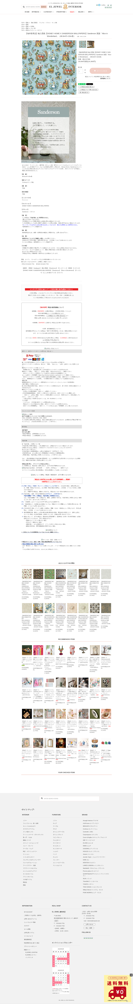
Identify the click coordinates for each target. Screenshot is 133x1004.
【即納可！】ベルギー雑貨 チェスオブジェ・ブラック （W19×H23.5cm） (106, 692)
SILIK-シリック (87, 878)
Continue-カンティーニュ (90, 829)
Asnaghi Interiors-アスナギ (90, 820)
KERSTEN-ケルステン (89, 862)
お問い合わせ (89, 924)
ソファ (55, 820)
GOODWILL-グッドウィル (90, 848)
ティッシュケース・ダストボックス (33, 834)
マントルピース (57, 865)
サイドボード (57, 843)
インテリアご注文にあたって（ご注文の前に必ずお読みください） (51, 289)
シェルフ (55, 851)
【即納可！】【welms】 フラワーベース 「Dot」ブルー (72, 753)
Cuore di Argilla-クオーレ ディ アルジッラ (95, 837)
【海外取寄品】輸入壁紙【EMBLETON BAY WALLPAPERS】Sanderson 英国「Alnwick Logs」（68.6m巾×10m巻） (83, 586)
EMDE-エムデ (87, 846)
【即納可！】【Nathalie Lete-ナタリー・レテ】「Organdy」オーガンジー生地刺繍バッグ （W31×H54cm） (38, 694)
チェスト (55, 857)
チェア (55, 823)
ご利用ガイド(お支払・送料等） (33, 915)
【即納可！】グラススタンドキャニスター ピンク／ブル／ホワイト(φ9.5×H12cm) (83, 754)
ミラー (25, 820)
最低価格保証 (28, 939)
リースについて (28, 936)
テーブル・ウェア (28, 848)
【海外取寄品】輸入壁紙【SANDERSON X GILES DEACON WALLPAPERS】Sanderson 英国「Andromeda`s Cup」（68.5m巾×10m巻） (61, 587)
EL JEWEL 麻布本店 (59, 912)
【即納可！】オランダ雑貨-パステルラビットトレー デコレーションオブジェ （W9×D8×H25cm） (83, 724)
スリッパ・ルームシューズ (30, 843)
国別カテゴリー (30, 30)
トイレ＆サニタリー (28, 857)
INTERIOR (35, 11)
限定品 (25, 882)
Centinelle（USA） (88, 831)
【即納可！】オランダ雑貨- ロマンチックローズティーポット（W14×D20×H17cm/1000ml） (38, 724)
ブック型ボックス (28, 831)
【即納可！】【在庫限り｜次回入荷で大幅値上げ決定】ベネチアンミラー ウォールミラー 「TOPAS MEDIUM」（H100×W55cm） (95, 662)
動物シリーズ (27, 840)
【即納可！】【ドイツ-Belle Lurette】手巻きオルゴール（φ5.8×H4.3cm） (27, 692)
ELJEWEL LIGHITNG (31, 952)
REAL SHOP (56, 906)
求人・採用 (89, 928)
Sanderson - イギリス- (28, 211)
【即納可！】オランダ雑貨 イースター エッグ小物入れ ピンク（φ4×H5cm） (106, 724)
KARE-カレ (86, 860)
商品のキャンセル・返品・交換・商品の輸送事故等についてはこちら (42, 541)
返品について (89, 76)
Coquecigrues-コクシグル (90, 834)
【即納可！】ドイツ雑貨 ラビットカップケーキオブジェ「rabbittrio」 (95, 692)
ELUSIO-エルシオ (88, 843)
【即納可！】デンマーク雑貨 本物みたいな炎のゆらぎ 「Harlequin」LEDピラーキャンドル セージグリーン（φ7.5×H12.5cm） (61, 694)
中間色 (32, 26)
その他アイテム (27, 879)
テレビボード (57, 840)
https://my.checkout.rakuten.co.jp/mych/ (49, 375)
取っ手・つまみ (27, 837)
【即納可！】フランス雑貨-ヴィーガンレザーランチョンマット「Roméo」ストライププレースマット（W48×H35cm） (49, 694)
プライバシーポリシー (30, 946)
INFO (90, 11)
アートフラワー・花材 (29, 865)
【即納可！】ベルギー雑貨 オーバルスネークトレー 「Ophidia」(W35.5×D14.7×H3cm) (95, 724)
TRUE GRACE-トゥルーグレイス (92, 887)
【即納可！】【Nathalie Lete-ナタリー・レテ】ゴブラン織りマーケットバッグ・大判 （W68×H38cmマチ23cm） (95, 755)
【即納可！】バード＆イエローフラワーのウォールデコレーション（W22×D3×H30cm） (27, 754)
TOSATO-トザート (88, 884)
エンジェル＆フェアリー (30, 871)
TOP (22, 22)
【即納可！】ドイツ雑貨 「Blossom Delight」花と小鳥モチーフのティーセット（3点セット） (83, 693)
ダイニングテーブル (58, 831)
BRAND (81, 11)
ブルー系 (32, 28)
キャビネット (57, 846)
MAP (56, 921)
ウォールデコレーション (30, 862)
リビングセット (57, 837)
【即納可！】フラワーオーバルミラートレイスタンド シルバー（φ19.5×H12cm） (83, 660)
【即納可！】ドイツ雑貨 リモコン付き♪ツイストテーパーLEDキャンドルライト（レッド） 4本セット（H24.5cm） (38, 661)
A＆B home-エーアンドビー (91, 823)
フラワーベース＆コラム (30, 868)
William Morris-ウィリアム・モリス (93, 889)
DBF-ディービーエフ (89, 840)
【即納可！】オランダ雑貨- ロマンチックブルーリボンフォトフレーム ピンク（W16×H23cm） (49, 724)
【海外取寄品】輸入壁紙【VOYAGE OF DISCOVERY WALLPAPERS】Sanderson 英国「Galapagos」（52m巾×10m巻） (72, 586)
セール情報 (27, 929)
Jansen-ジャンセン (88, 854)
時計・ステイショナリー (30, 851)
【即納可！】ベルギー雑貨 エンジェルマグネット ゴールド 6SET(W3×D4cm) (27, 724)
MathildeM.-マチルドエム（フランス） (94, 868)
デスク (55, 829)
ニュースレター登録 (29, 922)
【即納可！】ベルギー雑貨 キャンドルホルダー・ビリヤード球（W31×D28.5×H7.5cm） (27, 661)
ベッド (55, 854)
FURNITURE (61, 11)
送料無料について (105, 78)
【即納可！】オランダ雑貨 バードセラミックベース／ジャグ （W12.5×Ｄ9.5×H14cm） (38, 754)
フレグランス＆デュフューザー (32, 860)
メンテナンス (29, 957)
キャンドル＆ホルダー (29, 826)
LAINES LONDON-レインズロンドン (93, 865)
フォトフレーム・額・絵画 (30, 823)
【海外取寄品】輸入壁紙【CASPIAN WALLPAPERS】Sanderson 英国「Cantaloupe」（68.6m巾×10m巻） (106, 619)
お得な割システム (29, 932)
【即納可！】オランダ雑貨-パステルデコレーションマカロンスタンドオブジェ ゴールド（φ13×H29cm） (72, 725)
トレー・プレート (28, 846)
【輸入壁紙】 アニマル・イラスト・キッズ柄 (43, 22)
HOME (27, 11)
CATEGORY (48, 11)
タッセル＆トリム (28, 874)
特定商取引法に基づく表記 (101, 76)
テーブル (55, 826)
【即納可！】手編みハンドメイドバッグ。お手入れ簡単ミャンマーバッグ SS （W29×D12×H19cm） (106, 754)
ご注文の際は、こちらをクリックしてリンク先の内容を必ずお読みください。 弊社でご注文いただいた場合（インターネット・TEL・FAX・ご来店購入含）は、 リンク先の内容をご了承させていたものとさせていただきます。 (51, 295)
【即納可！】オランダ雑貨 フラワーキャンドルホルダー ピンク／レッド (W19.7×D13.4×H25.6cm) (61, 661)
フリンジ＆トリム (28, 876)
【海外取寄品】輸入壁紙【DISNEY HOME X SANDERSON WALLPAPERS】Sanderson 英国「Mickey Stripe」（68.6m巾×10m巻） (38, 621)
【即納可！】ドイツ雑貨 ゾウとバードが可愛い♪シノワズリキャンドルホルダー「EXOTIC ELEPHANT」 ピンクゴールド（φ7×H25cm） (49, 663)
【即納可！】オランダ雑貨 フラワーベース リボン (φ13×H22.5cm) (72, 660)
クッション (26, 854)
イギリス (39, 30)
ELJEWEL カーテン (30, 955)
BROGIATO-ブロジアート (90, 826)
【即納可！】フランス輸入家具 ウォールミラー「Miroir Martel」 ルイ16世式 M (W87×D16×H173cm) (61, 754)
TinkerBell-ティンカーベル (90, 881)
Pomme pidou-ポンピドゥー (91, 871)
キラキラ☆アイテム (28, 829)
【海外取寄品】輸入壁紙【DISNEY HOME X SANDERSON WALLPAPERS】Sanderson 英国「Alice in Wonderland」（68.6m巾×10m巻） (27, 588)
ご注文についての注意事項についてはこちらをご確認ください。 (41, 532)
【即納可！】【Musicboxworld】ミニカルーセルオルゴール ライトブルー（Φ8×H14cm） (106, 661)
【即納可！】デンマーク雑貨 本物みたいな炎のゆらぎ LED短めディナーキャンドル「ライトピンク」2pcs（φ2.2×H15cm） (72, 694)
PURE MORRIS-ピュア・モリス (92, 892)
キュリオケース (57, 848)
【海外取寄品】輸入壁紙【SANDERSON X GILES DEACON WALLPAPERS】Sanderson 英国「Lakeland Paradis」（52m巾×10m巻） (49, 621)
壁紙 (27, 22)
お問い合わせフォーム (30, 919)
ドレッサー (56, 860)
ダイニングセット (58, 834)
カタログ (26, 925)
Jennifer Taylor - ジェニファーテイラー (94, 857)
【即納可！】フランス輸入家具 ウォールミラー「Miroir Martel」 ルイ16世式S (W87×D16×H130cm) (49, 754)
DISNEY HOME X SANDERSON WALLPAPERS (35, 206)
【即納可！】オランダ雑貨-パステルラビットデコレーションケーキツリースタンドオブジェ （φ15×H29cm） (61, 725)
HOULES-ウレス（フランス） (91, 851)
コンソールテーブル (58, 862)
